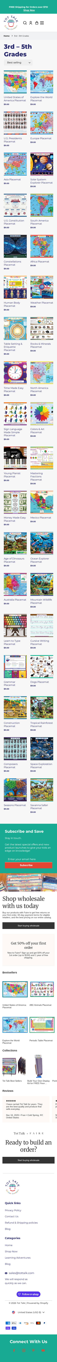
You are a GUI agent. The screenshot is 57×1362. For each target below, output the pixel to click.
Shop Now (29, 10)
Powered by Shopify (37, 1303)
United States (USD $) (29, 1312)
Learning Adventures (18, 1257)
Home (7, 36)
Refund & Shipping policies (21, 1222)
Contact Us (11, 1216)
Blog (7, 1229)
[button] (25, 22)
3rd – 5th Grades (21, 36)
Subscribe (26, 865)
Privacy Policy (13, 1210)
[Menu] (47, 23)
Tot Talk (21, 1303)
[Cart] (36, 22)
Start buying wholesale (28, 925)
